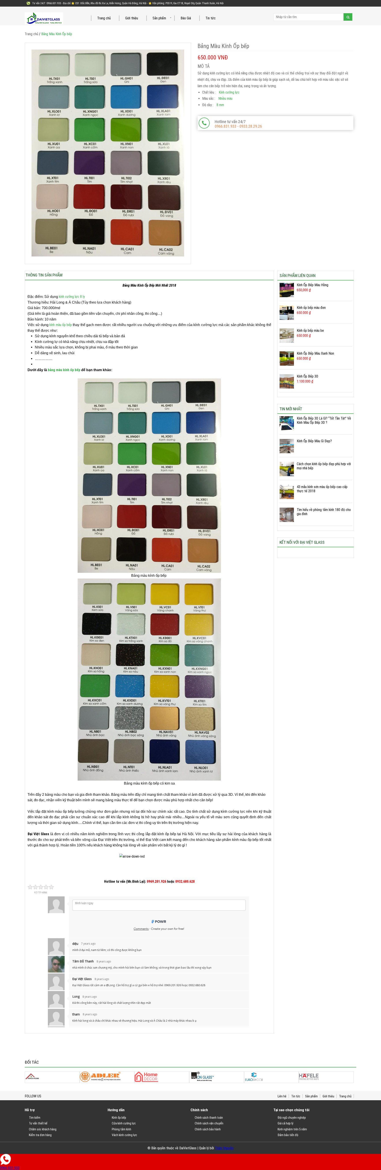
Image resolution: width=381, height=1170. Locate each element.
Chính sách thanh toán (209, 1117)
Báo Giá (186, 18)
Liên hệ (282, 1096)
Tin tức (210, 18)
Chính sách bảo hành (208, 1129)
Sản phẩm (159, 18)
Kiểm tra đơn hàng (40, 1135)
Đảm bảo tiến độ (288, 1135)
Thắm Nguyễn (224, 1148)
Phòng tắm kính (121, 1129)
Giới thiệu (131, 18)
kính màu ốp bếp (61, 325)
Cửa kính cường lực (124, 1123)
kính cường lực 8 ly (72, 297)
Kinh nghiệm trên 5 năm (292, 1129)
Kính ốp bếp (119, 1117)
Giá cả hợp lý (285, 1123)
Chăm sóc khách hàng (42, 1129)
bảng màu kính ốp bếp (64, 370)
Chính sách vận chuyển (209, 1123)
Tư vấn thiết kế (38, 1123)
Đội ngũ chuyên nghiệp (292, 1117)
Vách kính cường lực (124, 1135)
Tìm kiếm (34, 1117)
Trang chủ (104, 18)
